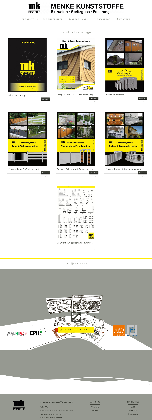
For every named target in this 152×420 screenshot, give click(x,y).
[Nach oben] (46, 102)
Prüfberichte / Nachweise (77, 330)
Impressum (133, 414)
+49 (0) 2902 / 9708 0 (52, 414)
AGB (133, 407)
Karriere (95, 410)
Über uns (95, 407)
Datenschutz (133, 410)
